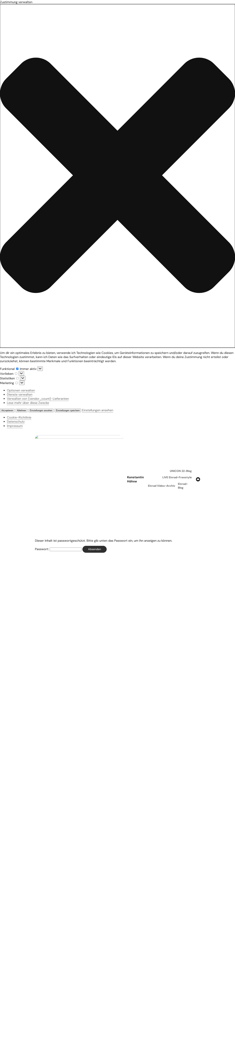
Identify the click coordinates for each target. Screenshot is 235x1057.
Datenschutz (16, 422)
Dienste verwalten (19, 394)
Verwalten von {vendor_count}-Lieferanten (38, 399)
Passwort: (42, 549)
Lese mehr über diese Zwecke (28, 403)
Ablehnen (21, 410)
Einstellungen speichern (68, 410)
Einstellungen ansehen (41, 410)
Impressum (15, 426)
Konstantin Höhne (135, 479)
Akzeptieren (7, 410)
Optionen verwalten (21, 390)
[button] (117, 176)
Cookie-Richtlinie (19, 417)
